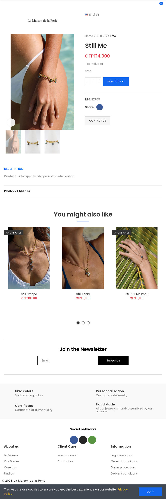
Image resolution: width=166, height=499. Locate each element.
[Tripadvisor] (92, 440)
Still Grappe (29, 294)
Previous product (149, 36)
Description (13, 169)
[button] (8, 82)
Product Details (17, 191)
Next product (159, 36)
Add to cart (116, 81)
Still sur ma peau (137, 294)
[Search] (152, 5)
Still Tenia (83, 294)
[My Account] (160, 24)
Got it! (150, 492)
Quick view (44, 234)
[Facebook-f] (74, 440)
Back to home (154, 36)
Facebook (99, 107)
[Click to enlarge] (11, 122)
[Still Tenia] (83, 258)
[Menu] (6, 9)
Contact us (97, 121)
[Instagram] (83, 440)
